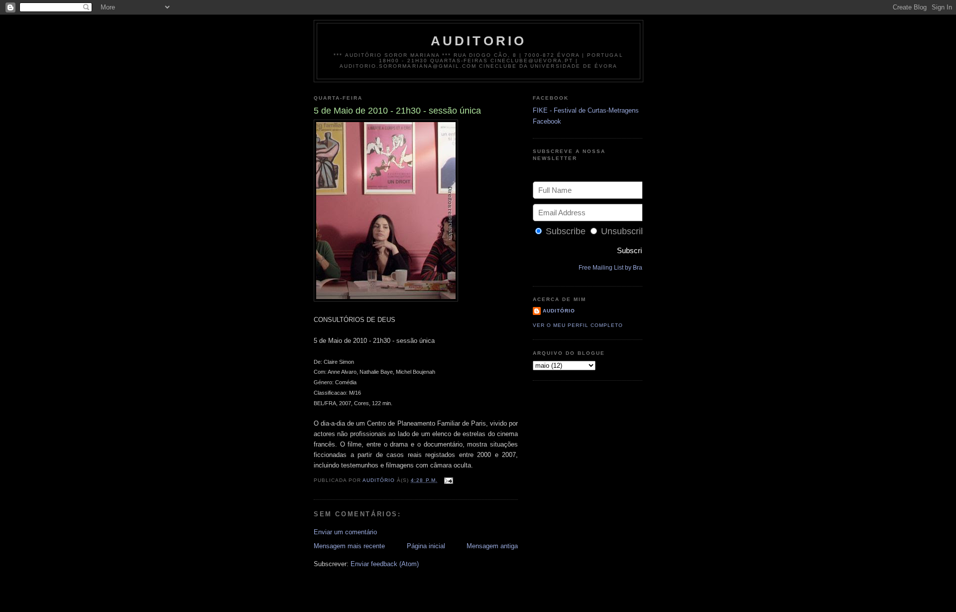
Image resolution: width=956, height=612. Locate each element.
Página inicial (426, 546)
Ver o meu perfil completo (578, 325)
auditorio (479, 40)
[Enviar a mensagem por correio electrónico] (448, 480)
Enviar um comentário (345, 532)
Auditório (559, 310)
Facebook (547, 121)
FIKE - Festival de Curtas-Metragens (586, 110)
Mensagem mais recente (349, 546)
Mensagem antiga (492, 546)
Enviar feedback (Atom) (385, 564)
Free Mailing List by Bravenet (618, 267)
